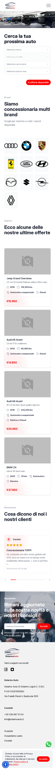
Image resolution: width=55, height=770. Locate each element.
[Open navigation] (48, 5)
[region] (27, 558)
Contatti (8, 740)
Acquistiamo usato (13, 736)
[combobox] (27, 50)
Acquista (8, 731)
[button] (5, 764)
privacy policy (15, 635)
